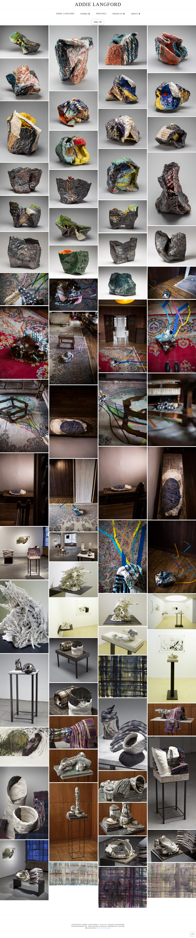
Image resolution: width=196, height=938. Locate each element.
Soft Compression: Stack (24, 690)
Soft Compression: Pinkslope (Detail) (73, 732)
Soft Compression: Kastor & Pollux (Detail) (24, 802)
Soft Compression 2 (122, 887)
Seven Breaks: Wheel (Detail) (122, 610)
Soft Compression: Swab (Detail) (73, 699)
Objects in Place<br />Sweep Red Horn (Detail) (24, 342)
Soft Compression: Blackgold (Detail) (122, 819)
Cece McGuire (104, 928)
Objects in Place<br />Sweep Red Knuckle (122, 335)
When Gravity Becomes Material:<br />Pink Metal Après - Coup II (122, 249)
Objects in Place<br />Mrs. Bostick (73, 421)
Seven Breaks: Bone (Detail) (122, 641)
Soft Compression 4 (73, 873)
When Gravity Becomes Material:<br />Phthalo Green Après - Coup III (73, 261)
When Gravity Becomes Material (24, 41)
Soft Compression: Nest (24, 747)
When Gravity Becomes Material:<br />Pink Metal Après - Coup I (24, 252)
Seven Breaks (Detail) (73, 617)
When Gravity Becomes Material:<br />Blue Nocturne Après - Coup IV (122, 282)
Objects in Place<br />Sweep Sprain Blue (73, 495)
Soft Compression (24, 870)
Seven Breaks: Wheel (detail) (24, 616)
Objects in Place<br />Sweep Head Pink (73, 295)
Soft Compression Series (24, 553)
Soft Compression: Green (73, 765)
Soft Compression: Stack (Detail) (122, 734)
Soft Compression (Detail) (122, 851)
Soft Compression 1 (122, 676)
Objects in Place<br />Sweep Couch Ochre (24, 289)
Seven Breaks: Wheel (73, 579)
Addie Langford (98, 4)
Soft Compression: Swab (73, 660)
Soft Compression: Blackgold (73, 822)
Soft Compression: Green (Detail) (122, 786)
